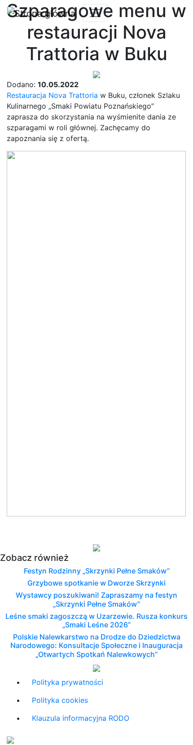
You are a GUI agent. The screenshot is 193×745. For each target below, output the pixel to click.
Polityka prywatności (67, 682)
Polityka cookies (60, 700)
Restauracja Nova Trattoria (52, 95)
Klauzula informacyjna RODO (80, 718)
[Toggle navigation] (95, 13)
